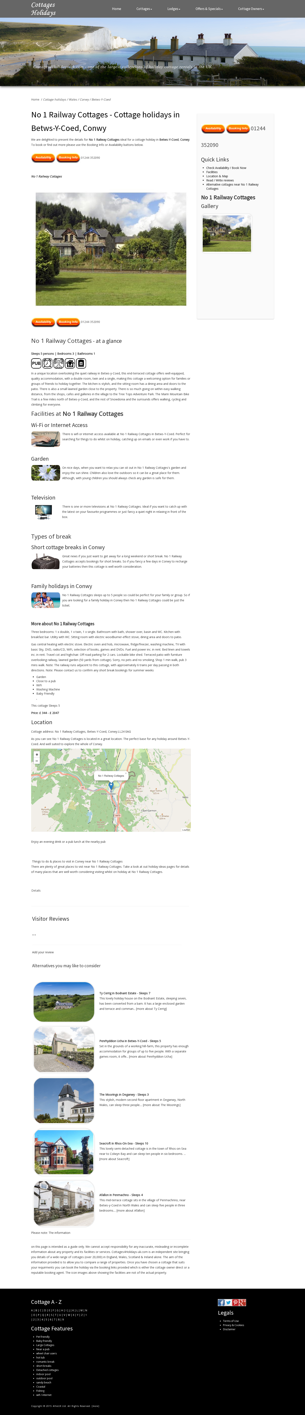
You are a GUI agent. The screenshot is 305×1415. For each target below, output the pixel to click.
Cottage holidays (54, 99)
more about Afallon (130, 1210)
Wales (73, 99)
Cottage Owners (250, 8)
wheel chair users (46, 1353)
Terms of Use (231, 1321)
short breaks (43, 1366)
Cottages (143, 8)
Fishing (40, 1391)
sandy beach (43, 1382)
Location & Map (217, 176)
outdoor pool (44, 1378)
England (111, 1257)
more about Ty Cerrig (151, 1009)
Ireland (148, 1257)
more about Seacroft (114, 1159)
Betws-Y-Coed (101, 99)
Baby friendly (44, 1341)
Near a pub (43, 1349)
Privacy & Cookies (233, 1325)
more (95, 1406)
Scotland (134, 1257)
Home (116, 8)
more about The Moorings (161, 1105)
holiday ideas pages (162, 867)
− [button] (36, 761)
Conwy (84, 99)
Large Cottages (45, 1345)
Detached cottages (47, 1370)
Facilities (212, 172)
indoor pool (43, 1374)
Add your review (43, 952)
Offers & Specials (208, 8)
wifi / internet (43, 1395)
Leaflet (186, 829)
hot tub (40, 1357)
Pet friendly (43, 1337)
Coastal (40, 1386)
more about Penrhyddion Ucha (150, 1056)
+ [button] (37, 754)
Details (36, 890)
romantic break (45, 1361)
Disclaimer (229, 1329)
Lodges (172, 8)
